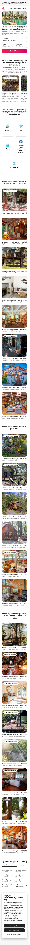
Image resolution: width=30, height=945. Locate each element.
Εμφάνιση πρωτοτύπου (15, 4)
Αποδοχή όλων (14, 926)
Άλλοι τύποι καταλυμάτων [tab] (9, 865)
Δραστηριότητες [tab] (24, 865)
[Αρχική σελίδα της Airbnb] (3, 8)
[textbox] (8, 46)
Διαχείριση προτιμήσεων (14, 934)
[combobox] (14, 40)
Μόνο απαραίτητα (14, 930)
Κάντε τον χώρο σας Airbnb (17, 8)
